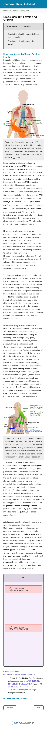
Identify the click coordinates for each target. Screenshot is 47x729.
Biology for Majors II (26, 4)
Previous (10, 708)
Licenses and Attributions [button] (15, 699)
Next (38, 708)
